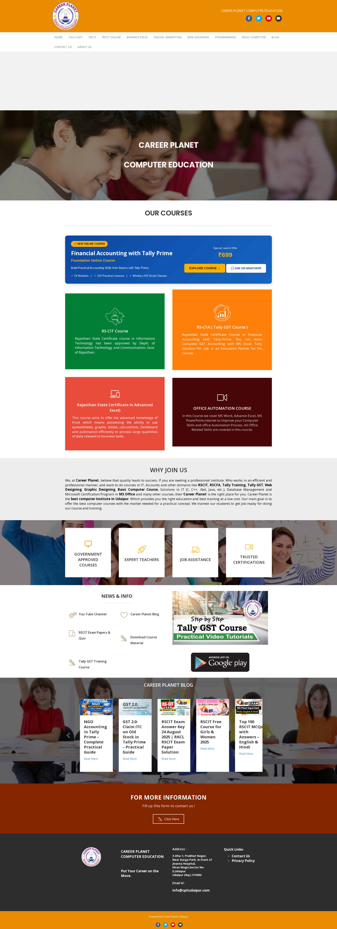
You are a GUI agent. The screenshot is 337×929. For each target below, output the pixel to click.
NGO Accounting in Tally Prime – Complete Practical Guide (245, 737)
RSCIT (92, 37)
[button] (168, 819)
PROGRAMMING (225, 37)
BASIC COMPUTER (254, 37)
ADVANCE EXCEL (137, 37)
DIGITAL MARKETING (167, 37)
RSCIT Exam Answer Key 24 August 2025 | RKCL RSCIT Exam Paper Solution (129, 737)
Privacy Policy (243, 860)
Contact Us (241, 856)
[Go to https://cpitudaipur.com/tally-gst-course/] (91, 664)
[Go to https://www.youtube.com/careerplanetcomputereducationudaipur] (91, 616)
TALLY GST (75, 37)
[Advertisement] (168, 81)
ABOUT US (84, 47)
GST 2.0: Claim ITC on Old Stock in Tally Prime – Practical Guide (90, 737)
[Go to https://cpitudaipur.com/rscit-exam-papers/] (91, 640)
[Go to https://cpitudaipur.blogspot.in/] (143, 618)
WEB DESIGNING (198, 37)
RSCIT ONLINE (111, 37)
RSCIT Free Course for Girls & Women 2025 (166, 732)
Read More (86, 759)
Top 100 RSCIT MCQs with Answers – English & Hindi (206, 734)
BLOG (275, 37)
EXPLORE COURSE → (204, 268)
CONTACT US (63, 47)
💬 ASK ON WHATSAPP (246, 268)
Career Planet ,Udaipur (175, 916)
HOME (58, 37)
